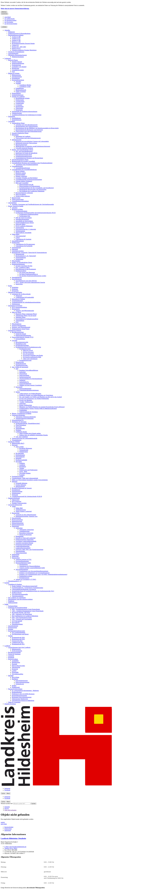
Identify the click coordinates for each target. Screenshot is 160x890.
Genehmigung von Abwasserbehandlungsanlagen (33, 571)
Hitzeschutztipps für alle (26, 184)
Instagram (7, 788)
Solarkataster (15, 554)
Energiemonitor (16, 518)
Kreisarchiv (15, 290)
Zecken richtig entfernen (23, 196)
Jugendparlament (17, 76)
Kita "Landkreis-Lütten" (23, 267)
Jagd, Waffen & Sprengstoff (20, 367)
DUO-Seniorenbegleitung (19, 307)
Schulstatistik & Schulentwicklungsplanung (24, 111)
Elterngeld (15, 249)
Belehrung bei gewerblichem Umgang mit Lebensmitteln (32, 141)
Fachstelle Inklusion (21, 483)
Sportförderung (16, 118)
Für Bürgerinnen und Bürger (20, 634)
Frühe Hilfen (15, 234)
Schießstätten (23, 410)
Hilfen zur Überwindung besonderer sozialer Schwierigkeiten (30, 480)
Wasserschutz (16, 558)
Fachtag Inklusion (21, 485)
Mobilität (10, 675)
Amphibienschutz (24, 531)
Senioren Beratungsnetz (19, 325)
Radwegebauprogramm (22, 682)
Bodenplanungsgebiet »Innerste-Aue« (27, 516)
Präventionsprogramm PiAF (24, 154)
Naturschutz (15, 526)
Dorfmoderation (20, 455)
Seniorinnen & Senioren (15, 305)
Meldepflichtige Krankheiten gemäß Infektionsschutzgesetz (33, 146)
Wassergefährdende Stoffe (23, 563)
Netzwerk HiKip (20, 224)
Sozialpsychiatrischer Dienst (20, 133)
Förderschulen (20, 100)
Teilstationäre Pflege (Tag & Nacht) (26, 315)
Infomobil (18, 458)
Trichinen (18, 430)
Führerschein (15, 500)
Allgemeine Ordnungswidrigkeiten (26, 417)
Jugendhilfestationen (18, 241)
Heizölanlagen (23, 564)
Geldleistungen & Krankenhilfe (25, 297)
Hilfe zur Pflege (16, 312)
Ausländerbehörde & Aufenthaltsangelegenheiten (26, 302)
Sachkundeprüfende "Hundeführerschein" (28, 423)
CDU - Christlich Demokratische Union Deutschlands (27, 611)
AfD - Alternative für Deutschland (22, 614)
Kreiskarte (11, 657)
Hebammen (15, 135)
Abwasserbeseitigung (22, 569)
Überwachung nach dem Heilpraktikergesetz (29, 131)
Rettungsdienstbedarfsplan (23, 335)
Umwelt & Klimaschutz (15, 505)
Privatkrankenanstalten (22, 345)
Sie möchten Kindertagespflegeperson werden (32, 276)
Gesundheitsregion (17, 166)
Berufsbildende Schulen (23, 98)
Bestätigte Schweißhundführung (28, 370)
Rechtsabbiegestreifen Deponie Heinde (23, 43)
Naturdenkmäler (20, 551)
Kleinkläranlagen (24, 578)
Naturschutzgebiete (21, 553)
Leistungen (7, 58)
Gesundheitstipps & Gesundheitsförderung (24, 169)
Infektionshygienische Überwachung (26, 143)
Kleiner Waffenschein (25, 405)
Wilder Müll (19, 508)
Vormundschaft (16, 247)
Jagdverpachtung (24, 375)
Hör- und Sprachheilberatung (24, 151)
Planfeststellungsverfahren (15, 35)
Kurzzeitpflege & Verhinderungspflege (27, 319)
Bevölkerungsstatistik (14, 652)
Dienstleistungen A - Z (14, 581)
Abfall (14, 506)
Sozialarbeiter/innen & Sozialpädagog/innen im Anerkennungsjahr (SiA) (33, 591)
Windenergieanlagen (18, 57)
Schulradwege (20, 684)
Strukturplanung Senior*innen (20, 329)
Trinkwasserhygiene (18, 199)
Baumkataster (20, 536)
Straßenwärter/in (16, 592)
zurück (3, 822)
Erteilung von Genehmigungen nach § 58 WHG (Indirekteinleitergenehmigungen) (43, 574)
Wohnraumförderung (18, 63)
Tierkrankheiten (20, 428)
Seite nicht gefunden (10, 810)
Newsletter (19, 461)
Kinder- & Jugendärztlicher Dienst (22, 262)
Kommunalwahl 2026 (18, 637)
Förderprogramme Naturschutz (25, 539)
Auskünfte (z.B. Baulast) (19, 66)
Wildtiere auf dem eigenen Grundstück (30, 385)
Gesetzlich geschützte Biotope (24, 543)
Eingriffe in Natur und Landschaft (25, 538)
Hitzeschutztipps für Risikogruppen (29, 186)
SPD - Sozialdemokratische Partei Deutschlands (26, 609)
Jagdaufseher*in (24, 382)
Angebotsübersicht (17, 300)
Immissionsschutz (17, 521)
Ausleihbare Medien (25, 85)
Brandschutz (15, 68)
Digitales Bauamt (17, 61)
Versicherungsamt (17, 491)
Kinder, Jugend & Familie (15, 206)
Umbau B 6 (15, 45)
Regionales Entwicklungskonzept (21, 697)
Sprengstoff (19, 387)
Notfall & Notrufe (21, 334)
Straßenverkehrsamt (14, 498)
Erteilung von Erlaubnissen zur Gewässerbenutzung (34, 573)
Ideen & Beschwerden (18, 665)
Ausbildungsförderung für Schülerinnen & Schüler (26, 115)
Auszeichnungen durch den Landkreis (19, 647)
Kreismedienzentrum (18, 80)
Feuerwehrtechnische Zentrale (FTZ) (22, 337)
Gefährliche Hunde (21, 432)
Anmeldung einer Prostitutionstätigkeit (27, 164)
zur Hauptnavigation (10, 20)
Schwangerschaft (21, 236)
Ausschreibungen (13, 53)
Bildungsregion (16, 75)
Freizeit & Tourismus (14, 654)
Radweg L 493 (16, 42)
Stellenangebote (12, 602)
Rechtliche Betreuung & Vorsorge (22, 488)
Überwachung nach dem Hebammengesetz (28, 138)
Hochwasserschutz (17, 519)
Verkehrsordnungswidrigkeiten (25, 418)
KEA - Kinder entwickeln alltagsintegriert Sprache (30, 282)
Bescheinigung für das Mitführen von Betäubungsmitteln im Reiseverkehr (37, 128)
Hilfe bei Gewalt (28, 350)
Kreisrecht (15, 669)
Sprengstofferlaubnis (25, 388)
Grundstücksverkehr (18, 70)
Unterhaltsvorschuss (18, 251)
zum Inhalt (7, 17)
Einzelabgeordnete (17, 624)
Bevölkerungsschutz (18, 332)
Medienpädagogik (21, 90)
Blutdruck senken (21, 173)
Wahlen (10, 636)
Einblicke (22, 463)
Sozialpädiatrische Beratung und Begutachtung (29, 158)
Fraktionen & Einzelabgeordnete (17, 607)
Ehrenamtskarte (20, 456)
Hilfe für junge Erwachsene (24, 217)
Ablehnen (3, 12)
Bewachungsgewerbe (22, 342)
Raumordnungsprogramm (19, 695)
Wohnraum (19, 295)
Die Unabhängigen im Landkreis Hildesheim (25, 616)
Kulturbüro (15, 287)
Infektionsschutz (16, 139)
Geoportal (11, 656)
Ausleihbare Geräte (25, 86)
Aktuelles (7, 30)
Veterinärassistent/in (17, 596)
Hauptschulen (20, 106)
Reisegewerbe (20, 362)
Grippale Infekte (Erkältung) (24, 181)
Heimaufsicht (16, 309)
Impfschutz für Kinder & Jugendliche (26, 153)
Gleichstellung (12, 203)
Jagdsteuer (22, 380)
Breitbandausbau (17, 692)
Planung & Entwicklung (15, 689)
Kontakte (22, 475)
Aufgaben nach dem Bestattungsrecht (26, 125)
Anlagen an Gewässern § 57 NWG (26, 579)
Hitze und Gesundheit (22, 183)
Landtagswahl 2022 (17, 642)
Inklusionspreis (16, 649)
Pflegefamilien (16, 261)
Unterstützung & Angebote (23, 239)
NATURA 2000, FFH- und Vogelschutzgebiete (29, 549)
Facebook (7, 790)
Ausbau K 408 (16, 37)
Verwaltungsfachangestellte (20, 594)
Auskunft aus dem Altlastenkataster (26, 514)
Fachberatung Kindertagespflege (28, 214)
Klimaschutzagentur (18, 523)
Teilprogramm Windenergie (20, 699)
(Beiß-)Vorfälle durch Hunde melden (30, 433)
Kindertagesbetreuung (18, 264)
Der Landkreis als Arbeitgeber (17, 597)
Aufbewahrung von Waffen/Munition (30, 393)
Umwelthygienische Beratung (24, 148)
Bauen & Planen (13, 60)
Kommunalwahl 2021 (18, 644)
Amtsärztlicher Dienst (18, 123)
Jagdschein (22, 372)
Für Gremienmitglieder (18, 632)
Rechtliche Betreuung (25, 448)
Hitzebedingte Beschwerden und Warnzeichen (32, 189)
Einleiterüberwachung (25, 576)
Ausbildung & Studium (15, 584)
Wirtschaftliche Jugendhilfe (23, 232)
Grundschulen (20, 103)
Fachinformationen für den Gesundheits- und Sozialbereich (36, 188)
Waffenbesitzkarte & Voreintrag (28, 412)
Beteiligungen (16, 662)
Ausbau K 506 (16, 40)
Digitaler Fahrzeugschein (19, 503)
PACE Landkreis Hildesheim (24, 226)
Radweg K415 (16, 48)
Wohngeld (15, 495)
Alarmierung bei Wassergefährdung (29, 566)
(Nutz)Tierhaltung (21, 425)
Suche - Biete (23, 471)
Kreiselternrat (16, 78)
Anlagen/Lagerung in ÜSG (23, 559)
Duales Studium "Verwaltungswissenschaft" (25, 586)
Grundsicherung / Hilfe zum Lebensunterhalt (25, 478)
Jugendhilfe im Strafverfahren (24, 221)
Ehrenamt (15, 445)
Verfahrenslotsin (20, 231)
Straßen (14, 685)
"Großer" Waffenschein (26, 402)
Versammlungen (16, 440)
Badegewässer (16, 198)
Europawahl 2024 (17, 641)
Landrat (14, 670)
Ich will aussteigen (28, 354)
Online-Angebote (21, 91)
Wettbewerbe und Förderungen (28, 470)
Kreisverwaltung (13, 659)
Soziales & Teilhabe (14, 441)
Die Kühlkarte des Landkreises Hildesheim (31, 191)
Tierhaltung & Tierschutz (19, 422)
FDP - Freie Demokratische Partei (22, 617)
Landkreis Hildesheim (13, 838)
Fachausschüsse (12, 606)
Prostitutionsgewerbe (25, 360)
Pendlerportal (16, 687)
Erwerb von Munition (25, 400)
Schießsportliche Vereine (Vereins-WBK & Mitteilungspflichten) (38, 408)
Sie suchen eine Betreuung (27, 272)
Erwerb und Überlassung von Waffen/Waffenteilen (34, 398)
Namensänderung (21, 257)
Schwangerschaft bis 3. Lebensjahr (26, 229)
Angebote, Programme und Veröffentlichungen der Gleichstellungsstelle (33, 204)
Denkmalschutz (16, 65)
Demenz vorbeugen (21, 176)
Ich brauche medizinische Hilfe (32, 357)
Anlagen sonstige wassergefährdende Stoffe (32, 568)
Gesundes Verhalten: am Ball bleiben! (27, 178)
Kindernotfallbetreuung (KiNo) (25, 222)
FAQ (13, 71)
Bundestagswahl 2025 (18, 639)
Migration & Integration (15, 292)
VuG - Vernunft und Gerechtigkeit (22, 619)
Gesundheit (11, 121)
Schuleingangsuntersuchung (24, 156)
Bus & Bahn (15, 677)
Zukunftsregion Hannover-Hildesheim (23, 700)
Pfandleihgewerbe (21, 344)
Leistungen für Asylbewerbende (21, 294)
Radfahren (15, 679)
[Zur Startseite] (56, 785)
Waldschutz (15, 556)
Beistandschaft (20, 254)
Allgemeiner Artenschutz (26, 529)
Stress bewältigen (21, 194)
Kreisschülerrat (16, 93)
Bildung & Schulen (13, 73)
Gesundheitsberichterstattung (20, 201)
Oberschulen (19, 108)
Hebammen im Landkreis (23, 136)
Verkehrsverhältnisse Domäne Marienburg (24, 50)
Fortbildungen (20, 88)
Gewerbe (14, 340)
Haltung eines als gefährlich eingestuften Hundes (33, 435)
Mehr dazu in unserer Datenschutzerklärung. (15, 8)
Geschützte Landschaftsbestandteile (26, 541)
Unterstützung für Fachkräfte (24, 246)
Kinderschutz (16, 242)
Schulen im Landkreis (18, 96)
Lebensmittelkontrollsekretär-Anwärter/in (24, 589)
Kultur (10, 285)
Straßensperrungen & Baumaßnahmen (19, 33)
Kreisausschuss (12, 627)
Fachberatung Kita (24, 216)
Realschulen (19, 110)
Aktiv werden (20, 446)
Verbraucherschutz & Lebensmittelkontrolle (24, 438)
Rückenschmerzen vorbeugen (24, 193)
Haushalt (14, 664)
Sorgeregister (19, 259)
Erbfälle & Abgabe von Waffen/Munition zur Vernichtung (36, 395)
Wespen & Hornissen (25, 534)
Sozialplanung (16, 490)
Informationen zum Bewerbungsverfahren (20, 599)
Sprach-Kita (19, 284)
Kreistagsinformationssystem (16, 631)
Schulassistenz (20, 227)
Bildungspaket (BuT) (18, 443)
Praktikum (11, 601)
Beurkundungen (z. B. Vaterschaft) (26, 256)
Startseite (7, 807)
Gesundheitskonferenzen (23, 168)
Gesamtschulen (20, 101)
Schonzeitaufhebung (25, 383)
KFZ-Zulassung (16, 501)
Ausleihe (18, 83)
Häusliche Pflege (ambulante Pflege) (26, 314)
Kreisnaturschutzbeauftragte (24, 544)
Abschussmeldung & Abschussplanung (30, 378)
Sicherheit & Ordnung (14, 330)
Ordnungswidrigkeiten (18, 415)
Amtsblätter (15, 660)
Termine (21, 468)
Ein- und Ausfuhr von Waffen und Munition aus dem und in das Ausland (40, 397)
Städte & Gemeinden (14, 702)
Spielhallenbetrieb (21, 363)
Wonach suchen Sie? (7, 803)
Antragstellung (20, 320)
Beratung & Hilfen (17, 209)
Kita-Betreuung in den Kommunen (26, 269)
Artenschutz (19, 528)
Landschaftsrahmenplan (22, 546)
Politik (6, 604)
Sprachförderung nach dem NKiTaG (26, 281)
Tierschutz (19, 427)
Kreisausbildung (20, 339)
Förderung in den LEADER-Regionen (23, 694)
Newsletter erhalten (25, 473)
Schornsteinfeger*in (18, 420)
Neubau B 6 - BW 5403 (19, 47)
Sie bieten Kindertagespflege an (28, 274)
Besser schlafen (20, 171)
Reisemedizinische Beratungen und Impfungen (29, 130)
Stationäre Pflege (20, 317)
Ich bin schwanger (28, 352)
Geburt (18, 237)
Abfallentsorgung (21, 509)
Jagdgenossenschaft (25, 377)
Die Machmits (20, 453)
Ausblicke (22, 465)
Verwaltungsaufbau (17, 674)
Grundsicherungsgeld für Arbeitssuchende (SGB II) (27, 496)
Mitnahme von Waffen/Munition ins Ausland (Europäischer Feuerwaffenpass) (42, 407)
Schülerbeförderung (17, 95)
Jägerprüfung (23, 373)
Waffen (18, 392)
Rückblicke (22, 466)
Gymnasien (19, 105)
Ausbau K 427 (16, 38)
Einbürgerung (16, 304)
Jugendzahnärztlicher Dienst (20, 159)
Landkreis (7, 646)
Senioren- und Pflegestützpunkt (25, 310)
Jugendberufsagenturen (22, 219)
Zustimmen (4, 13)
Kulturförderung (16, 120)
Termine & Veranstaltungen (16, 52)
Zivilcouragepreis (17, 651)
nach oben (4, 824)
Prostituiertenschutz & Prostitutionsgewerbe (28, 347)
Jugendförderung (17, 277)
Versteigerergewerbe (22, 365)
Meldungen (11, 32)
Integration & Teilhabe (18, 299)
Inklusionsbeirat (20, 486)
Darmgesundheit (20, 174)
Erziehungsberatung (21, 211)
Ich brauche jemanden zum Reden (33, 355)
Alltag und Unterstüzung (30, 359)
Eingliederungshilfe (17, 476)
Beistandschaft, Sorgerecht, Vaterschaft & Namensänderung (29, 252)
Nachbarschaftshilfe (21, 460)
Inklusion (14, 481)
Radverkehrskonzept (22, 680)
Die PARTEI (15, 622)
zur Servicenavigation (10, 23)
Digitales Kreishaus (10, 704)
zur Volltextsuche (9, 18)
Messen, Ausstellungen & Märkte (21, 413)
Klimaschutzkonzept (18, 524)
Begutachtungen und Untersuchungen (27, 126)
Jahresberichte (16, 667)
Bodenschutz (15, 513)
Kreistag (10, 629)
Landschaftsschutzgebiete (23, 548)
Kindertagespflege (21, 271)
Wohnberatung (23, 451)
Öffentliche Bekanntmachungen (17, 55)
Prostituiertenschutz (25, 349)
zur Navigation (8, 22)
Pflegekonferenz (16, 324)
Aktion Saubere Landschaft (24, 511)
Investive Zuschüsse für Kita (24, 266)
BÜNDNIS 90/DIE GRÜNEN (21, 612)
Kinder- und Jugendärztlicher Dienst (22, 149)
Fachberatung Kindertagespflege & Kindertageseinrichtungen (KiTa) (36, 212)
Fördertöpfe (11, 116)
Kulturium (15, 289)
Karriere (6, 583)
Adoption (14, 208)
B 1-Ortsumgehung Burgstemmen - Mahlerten (25, 690)
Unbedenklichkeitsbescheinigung (29, 390)
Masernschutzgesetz (21, 144)
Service (6, 808)
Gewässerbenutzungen (22, 561)
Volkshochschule (17, 113)
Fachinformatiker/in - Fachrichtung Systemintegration (27, 587)
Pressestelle (15, 672)
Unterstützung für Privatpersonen (25, 244)
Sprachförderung (17, 279)
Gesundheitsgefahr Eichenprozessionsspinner (29, 179)
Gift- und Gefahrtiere (22, 436)
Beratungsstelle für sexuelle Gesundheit (23, 161)
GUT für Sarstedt (17, 621)
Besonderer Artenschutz (26, 533)
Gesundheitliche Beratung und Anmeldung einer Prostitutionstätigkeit (32, 163)
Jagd (17, 368)
